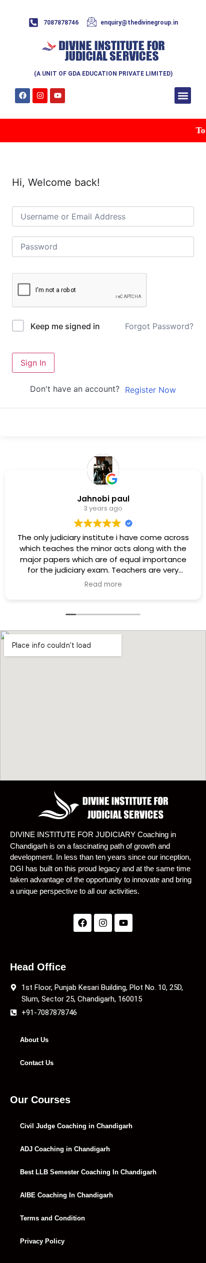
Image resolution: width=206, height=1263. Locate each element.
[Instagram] (40, 95)
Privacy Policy (42, 1241)
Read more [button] (103, 584)
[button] (182, 95)
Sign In (33, 363)
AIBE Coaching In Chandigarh (66, 1195)
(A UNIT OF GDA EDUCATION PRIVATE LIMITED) (103, 73)
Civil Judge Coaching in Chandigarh (76, 1126)
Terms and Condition (52, 1218)
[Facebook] (22, 95)
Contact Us (37, 1063)
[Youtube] (57, 95)
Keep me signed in (65, 326)
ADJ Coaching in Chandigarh (65, 1149)
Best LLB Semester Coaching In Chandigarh (88, 1172)
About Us (34, 1040)
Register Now (150, 390)
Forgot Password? (159, 326)
